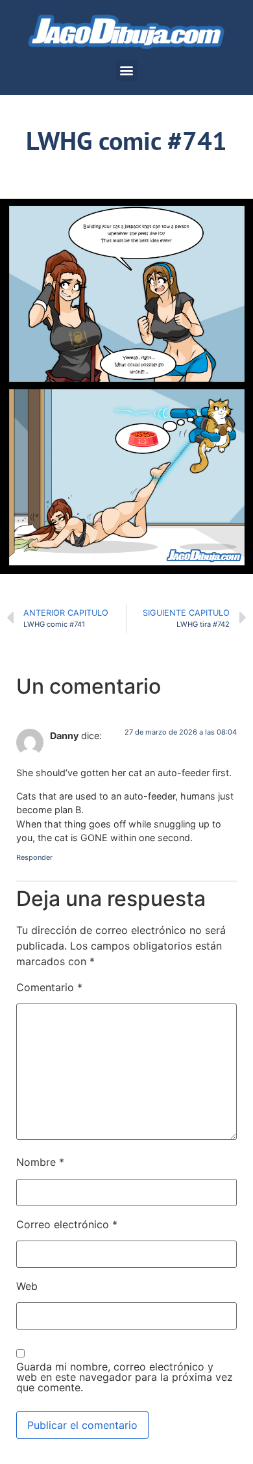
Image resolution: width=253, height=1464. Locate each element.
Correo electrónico (66, 1224)
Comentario (49, 987)
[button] (127, 70)
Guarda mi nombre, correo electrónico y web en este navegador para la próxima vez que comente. (124, 1377)
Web (27, 1286)
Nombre (40, 1162)
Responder (34, 857)
